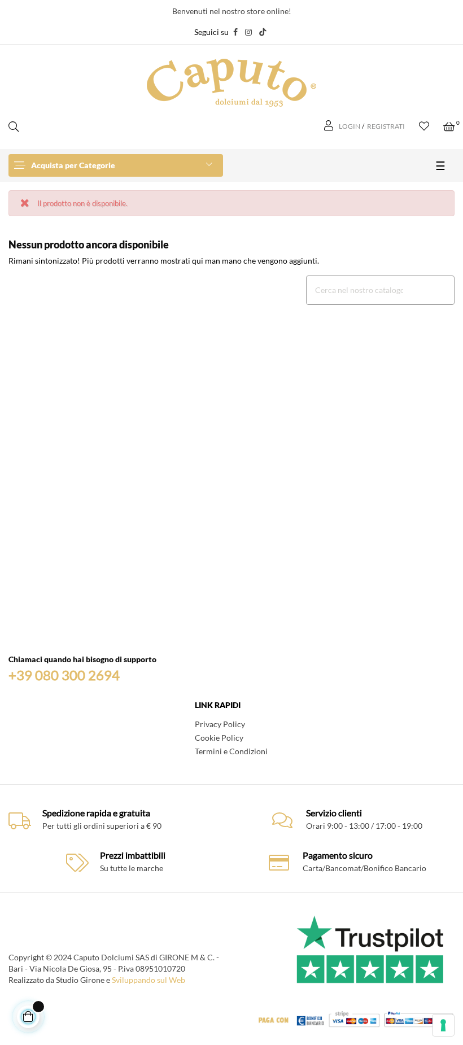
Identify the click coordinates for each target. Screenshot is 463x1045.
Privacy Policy (220, 724)
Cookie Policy (219, 737)
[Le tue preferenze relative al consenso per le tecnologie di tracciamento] (443, 1025)
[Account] (330, 126)
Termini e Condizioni (231, 751)
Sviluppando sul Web (148, 980)
